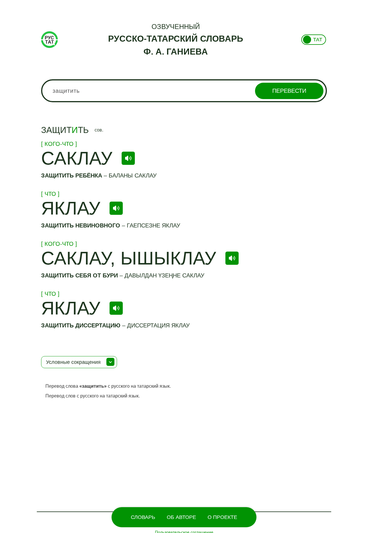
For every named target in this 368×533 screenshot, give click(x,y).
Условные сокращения (73, 362)
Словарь (143, 517)
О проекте (222, 517)
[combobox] (184, 90)
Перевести (289, 91)
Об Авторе (181, 517)
